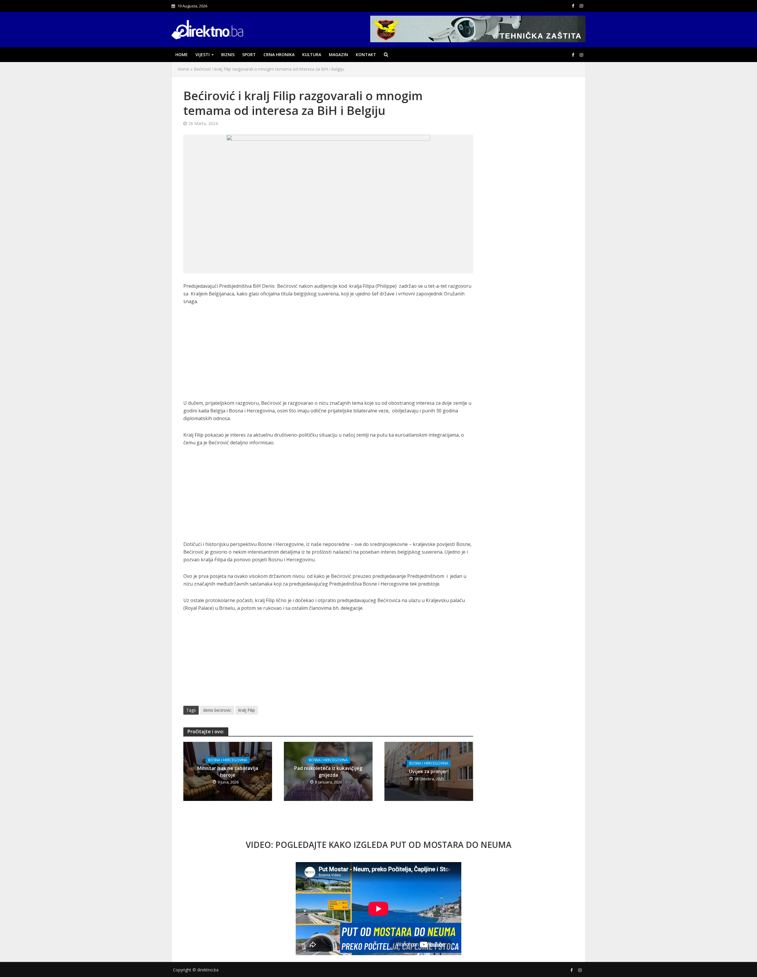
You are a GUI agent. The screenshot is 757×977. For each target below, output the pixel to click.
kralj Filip (246, 710)
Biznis (227, 54)
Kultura (311, 54)
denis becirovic (217, 710)
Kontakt (366, 54)
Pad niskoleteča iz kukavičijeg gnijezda (328, 771)
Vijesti (202, 54)
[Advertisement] (328, 355)
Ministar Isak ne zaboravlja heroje (227, 771)
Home (181, 54)
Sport (249, 54)
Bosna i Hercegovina (227, 760)
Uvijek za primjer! (429, 771)
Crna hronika (279, 54)
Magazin (338, 54)
